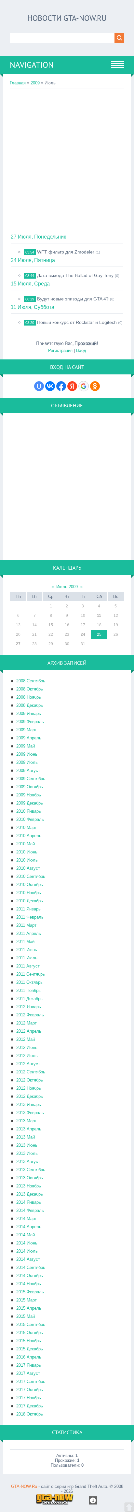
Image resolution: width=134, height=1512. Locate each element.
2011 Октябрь (29, 982)
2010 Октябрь (29, 884)
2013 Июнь (26, 1145)
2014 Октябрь (29, 1275)
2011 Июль (26, 957)
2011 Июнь (26, 949)
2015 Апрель (28, 1308)
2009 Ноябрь (28, 794)
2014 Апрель (28, 1226)
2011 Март (26, 925)
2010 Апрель (28, 835)
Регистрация (60, 350)
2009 (35, 82)
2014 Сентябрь (30, 1267)
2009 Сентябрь (30, 778)
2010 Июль (27, 860)
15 (50, 625)
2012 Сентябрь (30, 1071)
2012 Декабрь (29, 1096)
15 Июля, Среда (30, 283)
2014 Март (26, 1218)
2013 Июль (27, 1153)
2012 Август (28, 1063)
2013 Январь (28, 1104)
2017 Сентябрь (30, 1381)
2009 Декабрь (29, 803)
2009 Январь (28, 713)
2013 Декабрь (29, 1194)
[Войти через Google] (83, 386)
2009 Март (26, 729)
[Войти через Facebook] (61, 386)
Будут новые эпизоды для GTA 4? (73, 298)
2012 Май (25, 1039)
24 (83, 634)
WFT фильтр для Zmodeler (65, 251)
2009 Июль (27, 762)
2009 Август (28, 770)
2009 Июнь (26, 754)
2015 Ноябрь (28, 1340)
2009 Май (25, 746)
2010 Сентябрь (30, 876)
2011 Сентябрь (30, 974)
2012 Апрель (28, 1031)
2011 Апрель (28, 933)
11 (99, 615)
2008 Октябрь (29, 689)
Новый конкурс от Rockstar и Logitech (77, 322)
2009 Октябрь (29, 786)
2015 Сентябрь (30, 1324)
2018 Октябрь (29, 1414)
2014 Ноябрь (28, 1283)
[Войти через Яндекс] (72, 386)
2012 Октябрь (29, 1080)
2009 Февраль (30, 721)
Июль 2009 (67, 586)
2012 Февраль (30, 1014)
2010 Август (28, 868)
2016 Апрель (28, 1357)
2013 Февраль (30, 1112)
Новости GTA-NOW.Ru (67, 18)
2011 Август (28, 966)
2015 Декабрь (29, 1348)
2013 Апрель (28, 1129)
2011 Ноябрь (28, 990)
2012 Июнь (26, 1047)
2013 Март (26, 1120)
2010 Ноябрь (28, 892)
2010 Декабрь (29, 900)
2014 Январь (28, 1202)
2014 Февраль (30, 1210)
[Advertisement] (67, 159)
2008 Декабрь (29, 705)
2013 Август (28, 1161)
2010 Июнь (26, 852)
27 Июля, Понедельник (38, 237)
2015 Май (25, 1316)
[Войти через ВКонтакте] (50, 386)
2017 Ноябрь (28, 1397)
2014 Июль (27, 1251)
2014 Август (28, 1259)
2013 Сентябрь (30, 1169)
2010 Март (26, 827)
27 (18, 644)
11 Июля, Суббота (32, 307)
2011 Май (25, 941)
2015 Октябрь (29, 1332)
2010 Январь (28, 811)
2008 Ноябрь (28, 697)
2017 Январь (28, 1365)
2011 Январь (28, 909)
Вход (81, 350)
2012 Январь (28, 1006)
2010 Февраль (30, 819)
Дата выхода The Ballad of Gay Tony (75, 275)
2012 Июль (27, 1055)
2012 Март (26, 1023)
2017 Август (28, 1373)
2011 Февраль (30, 917)
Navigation (32, 65)
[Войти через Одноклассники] (95, 386)
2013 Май (25, 1137)
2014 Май (25, 1234)
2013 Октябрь (29, 1177)
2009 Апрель (28, 737)
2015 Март (26, 1300)
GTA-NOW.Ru (24, 1486)
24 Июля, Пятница (33, 260)
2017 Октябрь (29, 1389)
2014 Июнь (26, 1243)
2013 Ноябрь (28, 1186)
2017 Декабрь (29, 1405)
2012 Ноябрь (28, 1088)
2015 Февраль (30, 1291)
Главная (18, 82)
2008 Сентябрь (30, 680)
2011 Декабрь (29, 998)
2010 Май (25, 843)
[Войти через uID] (39, 386)
